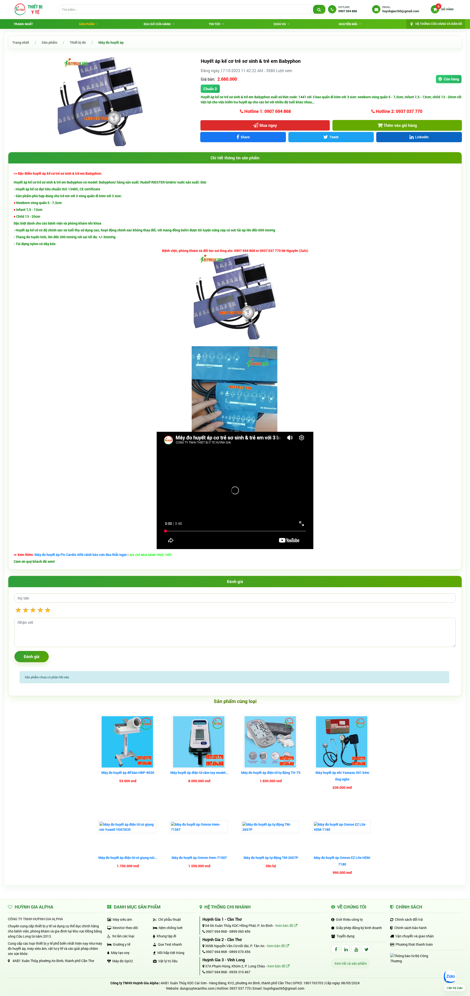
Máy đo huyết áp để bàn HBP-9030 (127, 772)
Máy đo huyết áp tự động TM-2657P (271, 857)
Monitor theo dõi (125, 927)
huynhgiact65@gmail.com (283, 988)
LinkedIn (422, 137)
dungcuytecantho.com (197, 988)
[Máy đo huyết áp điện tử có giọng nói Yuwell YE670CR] (127, 827)
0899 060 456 (239, 931)
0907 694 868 (216, 931)
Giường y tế (121, 944)
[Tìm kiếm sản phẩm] (319, 9)
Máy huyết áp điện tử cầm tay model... (199, 772)
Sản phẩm (49, 42)
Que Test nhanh (170, 944)
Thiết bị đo (78, 42)
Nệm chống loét (171, 927)
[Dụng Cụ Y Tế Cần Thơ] (28, 9)
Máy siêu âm (122, 919)
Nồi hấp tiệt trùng (170, 952)
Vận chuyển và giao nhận (414, 936)
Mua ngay (268, 125)
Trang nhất (23, 24)
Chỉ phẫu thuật (169, 919)
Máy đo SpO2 (122, 961)
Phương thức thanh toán (414, 944)
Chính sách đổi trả (409, 919)
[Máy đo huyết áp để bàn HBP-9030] (127, 742)
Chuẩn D (210, 88)
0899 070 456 (239, 951)
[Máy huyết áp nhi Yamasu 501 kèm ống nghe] (342, 742)
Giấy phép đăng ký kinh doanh (359, 927)
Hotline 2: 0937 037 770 (398, 111)
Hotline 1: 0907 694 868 (267, 111)
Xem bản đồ (284, 925)
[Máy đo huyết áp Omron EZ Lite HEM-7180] (342, 827)
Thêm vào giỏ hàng (400, 125)
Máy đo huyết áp (111, 42)
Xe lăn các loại (123, 936)
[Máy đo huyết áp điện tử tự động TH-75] (270, 742)
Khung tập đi (166, 936)
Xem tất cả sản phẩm (350, 963)
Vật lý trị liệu (167, 961)
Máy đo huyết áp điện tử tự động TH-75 (270, 772)
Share (245, 137)
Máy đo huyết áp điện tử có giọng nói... (127, 857)
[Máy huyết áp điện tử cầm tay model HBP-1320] (199, 742)
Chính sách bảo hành (410, 927)
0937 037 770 (240, 988)
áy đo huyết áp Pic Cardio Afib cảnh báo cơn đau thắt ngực (82, 554)
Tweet (334, 137)
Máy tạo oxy (120, 952)
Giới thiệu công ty (349, 919)
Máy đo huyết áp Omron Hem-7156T (199, 857)
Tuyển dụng (345, 936)
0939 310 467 (239, 972)
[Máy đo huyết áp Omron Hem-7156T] (199, 827)
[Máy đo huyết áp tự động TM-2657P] (270, 827)
